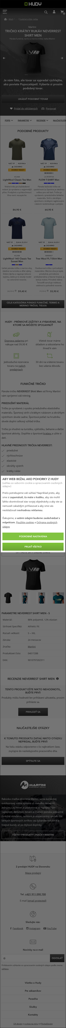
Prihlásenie (54, 12)
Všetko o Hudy (33, 982)
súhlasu (5, 968)
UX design (17, 1023)
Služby (33, 1006)
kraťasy (47, 433)
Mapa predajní (33, 873)
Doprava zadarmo (14, 341)
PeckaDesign (47, 1023)
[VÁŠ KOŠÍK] (62, 12)
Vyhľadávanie (46, 12)
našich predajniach (17, 368)
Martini (32, 646)
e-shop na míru (31, 1023)
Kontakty (33, 1014)
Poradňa (33, 998)
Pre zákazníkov (33, 990)
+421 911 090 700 (35, 894)
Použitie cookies (25, 522)
